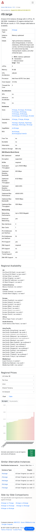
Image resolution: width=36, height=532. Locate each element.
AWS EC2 (17, 522)
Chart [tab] (4, 396)
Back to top (31, 522)
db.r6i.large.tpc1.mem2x (19, 133)
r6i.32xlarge (24, 116)
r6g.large (21, 123)
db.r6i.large (15, 131)
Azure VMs (24, 522)
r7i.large (20, 119)
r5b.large (5, 477)
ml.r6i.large (15, 128)
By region (5, 401)
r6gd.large (28, 123)
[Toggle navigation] (32, 2)
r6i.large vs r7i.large (7, 503)
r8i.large (26, 119)
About (22, 527)
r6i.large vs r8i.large (22, 503)
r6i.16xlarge (23, 114)
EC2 (14, 7)
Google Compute (7, 524)
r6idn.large (22, 125)
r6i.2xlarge (28, 110)
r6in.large (29, 125)
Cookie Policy (17, 529)
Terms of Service (6, 529)
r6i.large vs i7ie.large (7, 505)
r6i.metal (31, 116)
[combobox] (2, 376)
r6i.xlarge (21, 110)
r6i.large (14, 30)
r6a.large (15, 123)
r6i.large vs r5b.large (22, 505)
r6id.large (15, 125)
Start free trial (31, 453)
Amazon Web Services (6, 7)
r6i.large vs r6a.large (7, 508)
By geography (14, 401)
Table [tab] (10, 396)
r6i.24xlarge (16, 116)
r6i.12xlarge (15, 114)
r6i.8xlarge (23, 112)
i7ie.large (5, 488)
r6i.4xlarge (15, 112)
